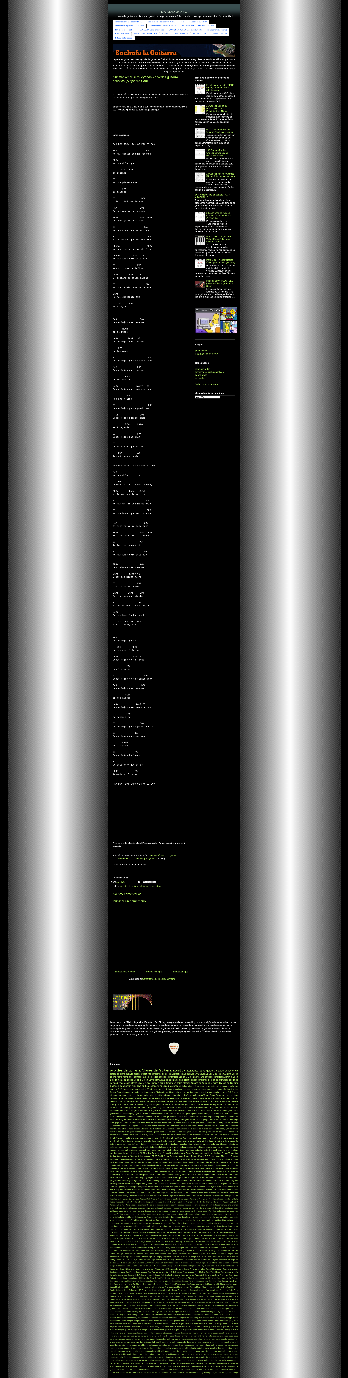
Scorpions (221, 1159)
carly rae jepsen (139, 1318)
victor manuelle (222, 1369)
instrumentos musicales (140, 1171)
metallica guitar (203, 1348)
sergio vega (203, 1363)
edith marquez (199, 1324)
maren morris (181, 1123)
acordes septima (177, 1205)
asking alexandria (157, 1208)
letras (158, 886)
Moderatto (173, 1287)
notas (209, 1089)
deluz (125, 1324)
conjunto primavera (209, 1214)
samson (229, 1360)
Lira (172, 1278)
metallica (122, 1080)
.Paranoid (135, 1138)
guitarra (129, 1074)
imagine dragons (182, 1119)
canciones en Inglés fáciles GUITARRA (129, 26)
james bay (139, 1336)
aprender (138, 1074)
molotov (168, 1177)
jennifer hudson (175, 1336)
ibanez (126, 1171)
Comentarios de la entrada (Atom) (158, 979)
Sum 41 (141, 1299)
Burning (212, 1251)
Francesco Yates (123, 1266)
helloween (215, 1144)
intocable (149, 1132)
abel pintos (135, 1089)
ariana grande (166, 1110)
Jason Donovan (223, 1269)
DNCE (154, 1156)
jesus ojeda (228, 1336)
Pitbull (227, 1126)
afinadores (227, 1104)
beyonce (213, 1312)
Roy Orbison (163, 1296)
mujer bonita (206, 1351)
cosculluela (142, 1119)
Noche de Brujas (116, 1290)
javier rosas (148, 1336)
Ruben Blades (174, 1296)
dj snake (181, 1165)
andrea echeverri (193, 1309)
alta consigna (166, 1309)
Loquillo (172, 1196)
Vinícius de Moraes (139, 1305)
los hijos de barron (132, 1174)
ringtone (172, 1360)
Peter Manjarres (149, 1293)
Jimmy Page (160, 1193)
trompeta (149, 1369)
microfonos (181, 1229)
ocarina (151, 1354)
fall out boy (151, 1220)
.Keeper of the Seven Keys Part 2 (193, 1184)
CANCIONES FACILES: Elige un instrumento (185, 30)
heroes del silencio (139, 1107)
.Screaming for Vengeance (136, 1187)
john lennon (141, 1095)
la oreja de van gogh (229, 1119)
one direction (185, 1080)
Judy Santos (166, 1275)
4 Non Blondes (185, 1187)
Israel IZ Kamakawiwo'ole (130, 1269)
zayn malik (129, 1238)
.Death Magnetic (187, 1238)
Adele (151, 1098)
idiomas (223, 1144)
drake (186, 1324)
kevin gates (130, 1342)
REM (188, 1159)
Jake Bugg (140, 1193)
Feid (214, 1190)
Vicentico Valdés (231, 1302)
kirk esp (155, 1342)
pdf (197, 1123)
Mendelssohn (120, 1287)
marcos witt (193, 1174)
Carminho (139, 1254)
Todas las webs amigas (206, 384)
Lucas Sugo (177, 1281)
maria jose (141, 1348)
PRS (139, 1290)
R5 (232, 1199)
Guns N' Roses (202, 1104)
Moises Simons (190, 1287)
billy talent (216, 1208)
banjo (175, 1312)
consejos (144, 1321)
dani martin (141, 1165)
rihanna (181, 1107)
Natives (224, 1287)
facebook (150, 1327)
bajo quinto (150, 1312)
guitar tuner (200, 1168)
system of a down (168, 1135)
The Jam (210, 1299)
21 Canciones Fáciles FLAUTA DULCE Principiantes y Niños (216, 108)
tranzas (121, 1184)
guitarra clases (215, 1070)
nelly (118, 1354)
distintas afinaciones (163, 1324)
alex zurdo (229, 1305)
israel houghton (232, 1333)
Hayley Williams (207, 1266)
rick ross (164, 1360)
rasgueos (196, 1089)
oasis (189, 1089)
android (203, 1309)
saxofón (123, 1363)
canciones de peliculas (163, 1074)
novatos (191, 1123)
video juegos (218, 1089)
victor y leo (233, 1369)
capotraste (233, 1162)
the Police (199, 1366)
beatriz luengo (188, 1208)
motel (185, 1351)
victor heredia (210, 1369)
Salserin (202, 1296)
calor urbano (157, 1315)
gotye (199, 1220)
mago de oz (218, 1147)
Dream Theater (191, 1156)
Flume (214, 1263)
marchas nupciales (230, 1345)
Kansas (178, 1275)
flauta (119, 1077)
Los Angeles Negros (183, 1196)
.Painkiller (159, 1241)
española (127, 1327)
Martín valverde (164, 1199)
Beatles (178, 1074)
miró (162, 1351)
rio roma (223, 1092)
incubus (130, 1333)
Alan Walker (159, 1244)
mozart (190, 1351)
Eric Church (133, 1263)
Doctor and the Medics (197, 1260)
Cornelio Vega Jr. (129, 1156)
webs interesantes (139, 1372)
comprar (130, 1321)
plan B (225, 1177)
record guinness (116, 1360)
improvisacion (120, 1333)
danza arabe (201, 375)
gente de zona (170, 1220)
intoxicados (167, 1333)
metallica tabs (161, 1229)
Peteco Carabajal (135, 1293)
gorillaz (193, 1220)
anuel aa (234, 1309)
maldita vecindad (129, 1229)
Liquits (167, 1278)
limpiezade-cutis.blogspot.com (209, 372)
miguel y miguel (147, 1177)
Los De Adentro (232, 1278)
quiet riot (204, 1357)
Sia (128, 1141)
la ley (169, 1147)
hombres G (140, 1132)
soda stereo (131, 1083)
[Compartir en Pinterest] (154, 882)
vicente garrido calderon (194, 1369)
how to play (227, 1330)
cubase (204, 1321)
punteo (162, 1150)
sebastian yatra (202, 1150)
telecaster (177, 1366)
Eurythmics (149, 1263)
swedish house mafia (118, 1235)
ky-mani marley (180, 1342)
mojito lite (178, 1351)
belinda (197, 1312)
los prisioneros (146, 1174)
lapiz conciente (203, 1342)
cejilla (155, 1077)
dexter (144, 1324)
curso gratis (214, 1129)
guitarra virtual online (214, 1168)
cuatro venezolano (193, 1321)
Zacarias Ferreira (187, 1305)
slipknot (113, 1116)
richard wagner (155, 1360)
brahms (113, 1315)
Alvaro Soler (233, 1187)
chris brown (209, 1141)
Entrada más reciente (125, 972)
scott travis (149, 1363)
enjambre (119, 1168)
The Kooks (200, 1202)
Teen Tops (165, 1299)
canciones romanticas (177, 1129)
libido (134, 1123)
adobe (211, 1305)
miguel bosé (191, 1229)
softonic (184, 1180)
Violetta (150, 1305)
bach (152, 1129)
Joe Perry (130, 1272)
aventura (234, 1116)
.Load (124, 1241)
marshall (139, 1229)
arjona (113, 1077)
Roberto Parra (115, 1296)
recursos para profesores (133, 1360)
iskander (221, 1333)
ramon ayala (127, 1180)
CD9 (217, 1251)
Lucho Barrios (123, 1199)
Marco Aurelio (201, 1284)
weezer (224, 1235)
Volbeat (233, 1202)
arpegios (147, 1077)
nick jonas (133, 1354)
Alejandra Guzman (172, 1244)
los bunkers (163, 1113)
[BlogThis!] (146, 882)
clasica (123, 1321)
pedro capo (161, 1232)
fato (139, 1168)
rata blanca (229, 1357)
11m (218, 1241)
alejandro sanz (147, 886)
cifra (200, 1318)
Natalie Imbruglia (213, 1287)
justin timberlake (152, 1147)
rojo (135, 1180)
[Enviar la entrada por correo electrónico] (138, 882)
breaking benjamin (124, 1315)
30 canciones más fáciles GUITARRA (162, 26)
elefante (173, 1098)
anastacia (182, 1309)
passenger (114, 1357)
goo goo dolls (126, 1330)
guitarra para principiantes (166, 1080)
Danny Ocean (115, 1260)
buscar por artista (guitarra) (217, 30)
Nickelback (213, 1199)
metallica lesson (216, 1348)
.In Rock (118, 1241)
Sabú (196, 1296)
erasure (121, 1327)
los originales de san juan (178, 1345)
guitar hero (180, 1330)
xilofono (185, 1372)
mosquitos (200, 378)
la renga (213, 1171)
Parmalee (201, 1290)
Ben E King (114, 1190)
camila (136, 1092)
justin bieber (216, 1086)
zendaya (224, 1372)
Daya (135, 1260)
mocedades (169, 1351)
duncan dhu (180, 1217)
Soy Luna (178, 1101)
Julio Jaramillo (222, 1193)
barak (180, 1312)
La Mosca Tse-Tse (148, 1196)
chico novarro (124, 1214)
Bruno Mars (129, 1101)
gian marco (233, 1110)
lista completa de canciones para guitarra (136, 858)
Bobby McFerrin (138, 1190)
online (198, 1177)
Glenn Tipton (143, 1266)
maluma (225, 1086)
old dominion (174, 1354)
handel (205, 1330)
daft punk (136, 1144)
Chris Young (123, 1257)
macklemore (193, 1345)
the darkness (157, 1235)
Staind (117, 1299)
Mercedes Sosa (177, 1199)
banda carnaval (168, 1141)
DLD (230, 1092)
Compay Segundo (163, 1257)
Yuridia (128, 1205)
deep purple (150, 1092)
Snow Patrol (177, 1202)
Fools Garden (223, 1263)
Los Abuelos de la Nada (194, 1278)
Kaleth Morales (158, 1126)
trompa (143, 1369)
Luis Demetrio (210, 1281)
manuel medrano (153, 1123)
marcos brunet (130, 1348)
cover (230, 1214)
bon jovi (178, 1141)
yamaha (205, 1372)
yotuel (235, 1235)
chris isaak (134, 1214)
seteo (167, 1180)
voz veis (217, 1235)
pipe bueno (159, 1357)
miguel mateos (132, 1177)
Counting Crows (194, 1257)
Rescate (220, 1293)
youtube (113, 1238)
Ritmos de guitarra (122, 34)
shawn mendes (141, 1098)
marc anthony (168, 1123)
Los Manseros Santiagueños (223, 1196)
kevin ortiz (165, 1171)
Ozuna (170, 1101)
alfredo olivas (120, 1309)
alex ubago (135, 1141)
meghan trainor (150, 1229)
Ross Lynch (152, 1296)
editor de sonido (192, 1165)
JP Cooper (169, 1269)
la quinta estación (201, 1171)
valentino (176, 1369)
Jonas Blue (160, 1272)
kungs (171, 1342)
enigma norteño (127, 1220)
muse (183, 1089)
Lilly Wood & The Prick (155, 1278)
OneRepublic (168, 1159)
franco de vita (171, 1168)
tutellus (169, 1369)
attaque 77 (169, 1208)
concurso (121, 1144)
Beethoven (197, 1138)
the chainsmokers (230, 1150)
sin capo (234, 1113)
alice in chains (132, 1309)
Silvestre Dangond (145, 1202)
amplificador (139, 1129)
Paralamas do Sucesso (187, 1290)
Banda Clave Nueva (191, 1248)
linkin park (114, 1104)
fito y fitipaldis (183, 1098)
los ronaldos (176, 1226)
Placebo (227, 1199)
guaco (204, 1220)
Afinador (158, 1098)
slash (221, 1232)
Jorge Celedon (172, 1272)
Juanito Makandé (153, 1275)
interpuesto (157, 1333)
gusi (186, 1330)
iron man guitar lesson (209, 1333)
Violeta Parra (115, 1129)
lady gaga (114, 1123)
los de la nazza (152, 1345)
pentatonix (136, 1357)
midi (158, 1351)
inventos (196, 1333)
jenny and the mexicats (202, 1336)
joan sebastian (174, 1089)
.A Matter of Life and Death (149, 1238)
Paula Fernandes (221, 1290)
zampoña (120, 1238)
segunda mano (160, 1363)
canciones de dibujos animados (213, 1080)
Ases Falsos (186, 1153)
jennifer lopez (187, 1336)
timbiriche (216, 1366)
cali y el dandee (190, 1141)
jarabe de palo (196, 1119)
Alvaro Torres (220, 1244)
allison (122, 1110)
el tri (127, 1132)
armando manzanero (123, 1312)
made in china (204, 1345)
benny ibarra (199, 1208)
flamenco (154, 1168)
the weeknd (233, 1123)
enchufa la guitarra (230, 1324)
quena (198, 1357)
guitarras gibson (231, 1168)
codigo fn (197, 1214)
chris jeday (194, 1318)
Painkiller (168, 1290)
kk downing (163, 1342)
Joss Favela (179, 1193)
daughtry (229, 1321)
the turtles (167, 1235)
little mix (125, 1345)
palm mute (227, 1354)
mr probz (197, 1351)
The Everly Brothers (188, 1299)
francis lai (184, 1327)
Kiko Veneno (220, 1275)
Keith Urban (233, 1193)
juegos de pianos (140, 1113)
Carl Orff (234, 1251)
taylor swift (170, 1104)
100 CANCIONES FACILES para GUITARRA (197, 26)
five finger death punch (171, 1327)
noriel (145, 1354)
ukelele (197, 1107)
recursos (165, 34)
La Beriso (230, 1275)
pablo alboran (183, 1083)
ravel (236, 1357)
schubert (140, 1363)
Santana (234, 1126)
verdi (182, 1369)
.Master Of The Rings (136, 1241)
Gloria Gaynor (154, 1266)
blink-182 (114, 1119)
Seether (218, 1296)
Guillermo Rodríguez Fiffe (189, 1266)
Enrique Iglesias (231, 1089)
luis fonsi (141, 1123)
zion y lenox (147, 1184)
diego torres (163, 1165)
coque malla (222, 1214)
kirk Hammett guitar (144, 1342)
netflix (226, 1229)
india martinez (154, 1223)
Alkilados (176, 1153)
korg (219, 1223)
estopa (218, 1101)
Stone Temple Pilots (129, 1299)
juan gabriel (195, 1092)
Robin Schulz (131, 1202)
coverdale (164, 1321)
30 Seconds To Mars (229, 1241)
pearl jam (146, 1232)
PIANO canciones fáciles (124, 30)
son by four (143, 1366)
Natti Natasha (232, 1287)
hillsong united (116, 1171)
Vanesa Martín (205, 1302)
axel (223, 1095)
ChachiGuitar (192, 1254)
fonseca (193, 1098)
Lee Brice (123, 1278)
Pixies (220, 1199)
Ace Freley (187, 1138)
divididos (173, 1165)
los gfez (119, 1174)
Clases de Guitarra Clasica (204, 1083)
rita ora (178, 1360)
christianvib (231, 1070)
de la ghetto (119, 1217)
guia (173, 1330)
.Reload (235, 1184)
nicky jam (234, 1086)
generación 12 (228, 1327)
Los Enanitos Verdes (200, 1095)
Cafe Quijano (225, 1251)
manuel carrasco (230, 1147)
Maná (125, 1077)
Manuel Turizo (175, 1284)
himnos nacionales (215, 1330)
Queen (235, 1092)
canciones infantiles (168, 1077)
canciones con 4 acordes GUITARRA (161, 22)
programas (233, 1177)
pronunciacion (153, 1150)
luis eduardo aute (198, 1226)
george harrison (183, 1220)
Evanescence (199, 1190)
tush (184, 1235)
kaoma (217, 1339)
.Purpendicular (225, 1184)
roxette (200, 1360)
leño (221, 1342)
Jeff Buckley (210, 1156)
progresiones (115, 1180)
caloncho (147, 1315)
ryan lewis (222, 1360)
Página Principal (154, 972)
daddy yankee (226, 1129)
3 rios (176, 1187)
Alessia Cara (185, 1244)
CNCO (166, 1098)
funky (161, 1220)
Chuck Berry (170, 1190)
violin (211, 1235)
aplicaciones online (142, 1208)
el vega (209, 1324)
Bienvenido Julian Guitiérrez (220, 1248)
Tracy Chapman (143, 1302)
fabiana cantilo (139, 1220)
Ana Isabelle (129, 1248)
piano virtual (197, 1113)
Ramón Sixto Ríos (199, 1293)
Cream (203, 1257)
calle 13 (200, 1141)
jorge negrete (194, 1223)
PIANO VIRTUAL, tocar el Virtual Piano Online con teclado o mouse (218, 239)
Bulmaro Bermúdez (200, 1251)
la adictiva (153, 1113)
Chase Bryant (220, 1254)
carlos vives (205, 1110)
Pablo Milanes (158, 1290)
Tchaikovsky (155, 1299)
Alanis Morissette (198, 1187)
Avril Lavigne (215, 1153)
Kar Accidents (197, 1275)
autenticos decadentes (178, 1162)
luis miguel (151, 1095)
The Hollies (201, 1299)
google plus (146, 1330)
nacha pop (178, 1177)
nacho (205, 1229)
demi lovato (129, 1217)
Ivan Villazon (156, 1269)
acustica (205, 1305)
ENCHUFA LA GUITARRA (174, 12)
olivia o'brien (185, 1354)
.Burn (178, 1238)
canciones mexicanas (215, 1077)
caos (188, 1211)
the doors (114, 1153)
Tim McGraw (224, 1202)
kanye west (210, 1339)
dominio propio (178, 1324)
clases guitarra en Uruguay (182, 1214)
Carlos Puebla (129, 1254)
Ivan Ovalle (145, 1269)
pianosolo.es (201, 350)
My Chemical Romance (135, 1159)
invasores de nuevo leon (182, 1333)
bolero (231, 1312)
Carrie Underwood (151, 1254)
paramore (210, 1177)
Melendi (137, 1080)
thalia (192, 1366)
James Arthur (189, 1269)
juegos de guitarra (211, 1119)
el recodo (123, 1098)
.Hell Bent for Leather (224, 1238)
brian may (123, 1211)
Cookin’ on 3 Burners (178, 1257)
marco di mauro (116, 1348)
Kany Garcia (186, 1275)
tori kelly (113, 1184)
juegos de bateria (136, 1147)
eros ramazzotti (131, 1168)
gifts (236, 1327)
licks (226, 1342)
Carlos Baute (116, 1156)
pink (126, 1150)
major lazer (233, 1226)
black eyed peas (226, 1208)
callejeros (224, 1162)
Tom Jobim (124, 1302)
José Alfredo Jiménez (182, 1095)
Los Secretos (155, 1281)
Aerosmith (167, 1153)
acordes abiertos (149, 1205)
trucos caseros (160, 1369)
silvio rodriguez (220, 1123)
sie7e (173, 1180)
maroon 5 (124, 1104)
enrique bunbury (123, 1107)
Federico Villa (194, 1263)
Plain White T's (162, 1293)
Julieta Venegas (209, 1193)
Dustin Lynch (212, 1260)
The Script (230, 1299)
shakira (159, 1095)
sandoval (197, 1232)
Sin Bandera (161, 1092)
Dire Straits (157, 1116)
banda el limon (179, 1110)
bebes (191, 1312)
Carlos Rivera (209, 1138)
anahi (112, 1208)
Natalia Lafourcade (154, 1159)
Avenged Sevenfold (200, 1153)
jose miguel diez (152, 1339)
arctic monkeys (189, 1101)
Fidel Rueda (221, 1190)
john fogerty (173, 1223)
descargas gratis (155, 1217)
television (189, 1107)
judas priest (187, 1086)
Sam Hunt (210, 1296)
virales (112, 1372)
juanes (154, 1083)
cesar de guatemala (230, 1211)
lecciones (140, 1226)
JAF (163, 1269)
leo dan (219, 1132)
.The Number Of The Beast (170, 1138)
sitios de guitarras (117, 1366)
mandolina (219, 1345)
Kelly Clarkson (209, 1275)
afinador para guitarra (222, 1205)
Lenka (130, 1278)
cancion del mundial (160, 1211)
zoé (194, 1086)
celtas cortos (217, 1211)
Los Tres (192, 1126)
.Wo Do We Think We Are (205, 1241)
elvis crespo (217, 1324)
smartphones (228, 1232)
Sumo (147, 1299)
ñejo (236, 1372)
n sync (113, 1354)
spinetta (151, 1366)
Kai (172, 1275)
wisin (193, 1104)
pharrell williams (147, 1357)
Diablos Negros (144, 1260)
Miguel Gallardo (132, 1287)
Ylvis (123, 1205)
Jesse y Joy (144, 1083)
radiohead (170, 1150)
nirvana (203, 1074)
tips (118, 1369)
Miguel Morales (145, 1287)
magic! (226, 1226)
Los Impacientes (116, 1281)
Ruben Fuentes (187, 1296)
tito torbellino (177, 1235)
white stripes (136, 1184)
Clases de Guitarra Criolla (225, 1074)
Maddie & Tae (130, 1284)
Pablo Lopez (147, 1290)
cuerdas (211, 1321)
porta (174, 1357)
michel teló (172, 1229)
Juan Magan (221, 1156)
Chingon (230, 1254)
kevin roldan (176, 1171)
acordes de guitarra (129, 886)
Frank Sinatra (232, 1190)
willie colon (168, 1372)
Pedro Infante (218, 1126)
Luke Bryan (233, 1281)
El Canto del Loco (186, 1190)
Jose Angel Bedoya (186, 1272)
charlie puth (115, 1165)
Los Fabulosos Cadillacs (176, 1126)
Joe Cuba (121, 1272)
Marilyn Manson (170, 1116)
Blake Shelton (125, 1190)
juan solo (174, 1339)
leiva (211, 1342)
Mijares (154, 1287)
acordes (203, 1116)
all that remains (144, 1309)
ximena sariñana (195, 1372)
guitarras (170, 1119)
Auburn (162, 1248)
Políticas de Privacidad (123, 38)
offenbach (165, 1354)
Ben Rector (204, 1248)
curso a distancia (128, 1165)
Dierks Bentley (168, 1260)
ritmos (122, 1083)
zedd (136, 1238)
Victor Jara (182, 1116)
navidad (114, 1083)
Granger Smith (172, 1266)
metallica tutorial (231, 1348)
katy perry (206, 1132)
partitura (113, 1089)
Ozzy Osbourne (130, 1290)
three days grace (182, 1104)
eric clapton (175, 1144)
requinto (147, 1074)
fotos (189, 1144)
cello (148, 1318)
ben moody (205, 1312)
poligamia (168, 1357)
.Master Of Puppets (129, 1126)
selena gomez (206, 1123)
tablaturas (192, 1070)
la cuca (225, 1223)
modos (199, 1229)
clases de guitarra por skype (221, 1318)
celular (153, 1318)
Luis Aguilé (200, 1281)
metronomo (233, 1174)
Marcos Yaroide (213, 1284)
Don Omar (233, 1138)
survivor (163, 1366)
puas (184, 1232)
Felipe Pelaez (205, 1263)
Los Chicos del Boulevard (214, 1278)
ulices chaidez (182, 1135)
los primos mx (165, 1226)
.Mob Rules (150, 1241)
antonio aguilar (225, 1309)
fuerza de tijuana (201, 1327)
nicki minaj (233, 1229)
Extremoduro (169, 1263)
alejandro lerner (140, 1162)
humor (235, 1330)
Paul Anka (210, 1290)
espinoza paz (184, 1092)
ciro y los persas (163, 1214)
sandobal (189, 1232)
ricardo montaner (187, 1150)
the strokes (220, 1180)
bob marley (128, 1092)
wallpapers (167, 1095)
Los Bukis (120, 1159)
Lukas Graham (222, 1281)
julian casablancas (189, 1339)
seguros (169, 1363)
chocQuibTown (183, 1318)
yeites (211, 1372)
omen (201, 1354)
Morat (123, 1141)
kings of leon (187, 1171)
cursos (128, 1144)
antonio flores (129, 1208)
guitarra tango (232, 1220)
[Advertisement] (126, 123)
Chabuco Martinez (179, 1254)
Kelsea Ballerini (116, 1196)
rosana (157, 1135)
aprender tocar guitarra (150, 1110)
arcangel (164, 1162)
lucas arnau (186, 1226)
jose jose (182, 1132)
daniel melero (220, 1321)
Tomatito (133, 1302)
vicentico (121, 1116)
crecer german (174, 1321)
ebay (191, 1324)
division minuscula (148, 1144)
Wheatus (162, 1305)
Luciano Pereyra (188, 1281)
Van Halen (194, 1302)
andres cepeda (149, 1086)
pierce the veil (171, 1232)
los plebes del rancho (210, 1092)
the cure (148, 1235)
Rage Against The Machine (180, 1293)
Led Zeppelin (224, 1107)
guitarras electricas (118, 1113)
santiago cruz (158, 1180)
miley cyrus (148, 1135)
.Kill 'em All (137, 1153)
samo (149, 1180)
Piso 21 (182, 1159)
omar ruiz (194, 1354)
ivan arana (114, 1336)
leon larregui (125, 1123)
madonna (157, 1174)
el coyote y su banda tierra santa (198, 1217)
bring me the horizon (128, 1119)
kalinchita (201, 1339)
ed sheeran (125, 1086)
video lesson (204, 1235)
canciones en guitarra (177, 1211)
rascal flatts (219, 1357)
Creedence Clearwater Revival (138, 1116)
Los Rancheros (130, 1281)
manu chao (167, 1174)
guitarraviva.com (116, 1223)
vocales (128, 1372)
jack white (131, 1336)
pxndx (223, 1098)
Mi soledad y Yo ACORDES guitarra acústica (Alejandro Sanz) (219, 283)
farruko (151, 1119)
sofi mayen (133, 1366)
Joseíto (224, 1272)
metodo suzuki (125, 1351)
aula (140, 1312)
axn (144, 1312)
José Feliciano (145, 1126)
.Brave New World (168, 1238)
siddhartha (214, 1232)
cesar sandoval (162, 1318)
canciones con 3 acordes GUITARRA (128, 22)
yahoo (230, 1235)
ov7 (203, 1177)
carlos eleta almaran (125, 1318)
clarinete (206, 1318)
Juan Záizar (122, 1275)
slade (127, 1366)
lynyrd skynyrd (217, 1226)
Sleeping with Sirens (229, 1296)
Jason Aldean (211, 1269)
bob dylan (214, 1162)
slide (178, 1180)
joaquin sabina (171, 1132)
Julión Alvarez (124, 1089)
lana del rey (222, 1171)
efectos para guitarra (205, 1101)
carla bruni (228, 1315)
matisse (132, 1104)
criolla (183, 1321)
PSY (176, 1159)
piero (179, 1232)
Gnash (163, 1266)
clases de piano (117, 1074)
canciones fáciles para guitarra (162, 855)
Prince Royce (215, 1095)
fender (225, 1110)
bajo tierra (159, 1312)
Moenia (180, 1287)
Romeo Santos (116, 1092)
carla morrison (193, 1110)
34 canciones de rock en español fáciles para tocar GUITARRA (218, 215)
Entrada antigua (180, 972)
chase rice (173, 1318)
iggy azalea (143, 1223)
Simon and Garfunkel (162, 1202)
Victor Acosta (115, 1305)
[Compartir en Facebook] (151, 882)
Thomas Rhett (212, 1202)
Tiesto (116, 1302)
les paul (156, 1226)
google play (136, 1330)
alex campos (127, 1129)
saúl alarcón (132, 1363)
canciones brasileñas (201, 1315)
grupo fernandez (157, 1330)
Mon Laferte (203, 1199)
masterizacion (221, 1174)
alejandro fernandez (118, 1095)
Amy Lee (229, 1244)
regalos (146, 1360)
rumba (214, 1360)
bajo (184, 1074)
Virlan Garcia (193, 1116)
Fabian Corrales (181, 1263)
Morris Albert (201, 1287)
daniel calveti (152, 1165)
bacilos (192, 1162)
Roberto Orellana (231, 1293)
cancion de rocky (145, 1211)
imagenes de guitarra (157, 1107)
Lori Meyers (179, 1278)
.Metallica (147, 1153)
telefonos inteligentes (136, 1235)
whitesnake (159, 1372)
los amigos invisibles (137, 1345)
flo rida (161, 1168)
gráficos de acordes (181, 34)
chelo (189, 1129)
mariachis (139, 1135)
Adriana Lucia (136, 1244)
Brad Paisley (160, 1251)
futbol (179, 1168)
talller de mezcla (195, 1180)
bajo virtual (168, 1312)
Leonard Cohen (139, 1278)
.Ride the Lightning (117, 1187)
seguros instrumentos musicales (186, 1363)
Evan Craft (159, 1263)
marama (172, 1113)
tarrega (169, 1366)
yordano (218, 1372)
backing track (155, 1141)
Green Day (147, 1080)
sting (236, 1232)
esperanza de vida (139, 1327)
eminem (226, 1217)
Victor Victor (126, 1305)
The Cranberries (188, 1202)
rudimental (208, 1360)
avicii (147, 1129)
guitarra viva (193, 1074)
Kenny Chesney (129, 1196)
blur (207, 1162)
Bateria (113, 1080)
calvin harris (167, 1315)
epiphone (113, 1327)
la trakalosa (177, 1147)
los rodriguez (199, 1147)
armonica (145, 1141)
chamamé (114, 1214)
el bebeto (120, 1132)
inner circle (148, 1333)
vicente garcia (192, 1235)
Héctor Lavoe (228, 1266)
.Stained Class (189, 1241)
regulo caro (159, 1104)
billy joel (208, 1208)
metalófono (114, 1351)
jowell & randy (164, 1339)
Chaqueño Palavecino (206, 1254)
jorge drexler (183, 1223)
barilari (185, 1312)
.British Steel (174, 1184)
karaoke (224, 1339)
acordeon (197, 1305)
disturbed (166, 1217)
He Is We (219, 1266)
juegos (130, 1113)
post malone (182, 1357)
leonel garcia (228, 1132)
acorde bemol (137, 1205)
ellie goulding (217, 1217)
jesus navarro (217, 1336)
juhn (180, 1339)
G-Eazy (134, 1266)
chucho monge (145, 1214)
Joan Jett (169, 1193)
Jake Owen (178, 1269)
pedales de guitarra (145, 1104)
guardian (168, 1330)
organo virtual (136, 1232)
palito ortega (217, 1354)
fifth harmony (160, 1119)
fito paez (145, 1168)
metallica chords (189, 1348)
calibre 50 (145, 1089)
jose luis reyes (139, 1339)
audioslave (178, 1208)
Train (228, 1159)
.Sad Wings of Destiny (173, 1241)
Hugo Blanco (130, 1193)
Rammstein (120, 1202)
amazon (175, 1309)
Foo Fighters (151, 1101)
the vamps (208, 1366)
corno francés (154, 1321)
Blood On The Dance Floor (134, 1251)
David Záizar (127, 1260)
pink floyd (136, 1086)
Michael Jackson (204, 1126)
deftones (118, 1324)
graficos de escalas (200, 34)
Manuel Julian (164, 1284)
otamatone (208, 1354)
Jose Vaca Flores (213, 1272)
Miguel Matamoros (191, 1199)
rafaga (211, 1357)
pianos (217, 1098)
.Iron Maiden (223, 1135)
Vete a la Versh (217, 1302)
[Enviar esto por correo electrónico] (144, 882)
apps (112, 1312)
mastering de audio (206, 1174)
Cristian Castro (144, 1156)
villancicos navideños (167, 1086)
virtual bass (120, 1372)
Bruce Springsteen (173, 1251)
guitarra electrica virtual (216, 1220)
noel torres (114, 1232)
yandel (129, 1153)
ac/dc (209, 1074)
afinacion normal (207, 1205)
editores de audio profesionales (213, 1165)
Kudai (138, 1196)
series (130, 1080)
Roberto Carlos (209, 1159)
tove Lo (137, 1369)
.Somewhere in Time (149, 1138)
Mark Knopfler (151, 1199)
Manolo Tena (153, 1284)
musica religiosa (117, 1150)
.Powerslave (157, 1153)
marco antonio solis (125, 1135)
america (235, 1205)
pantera (235, 1354)
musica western (232, 1351)
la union (232, 1223)
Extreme (209, 1190)
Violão (156, 1305)
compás (137, 1321)
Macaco (142, 1199)
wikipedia (204, 1107)
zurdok (231, 1372)
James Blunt (200, 1269)
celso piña (207, 1211)
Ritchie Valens (196, 1159)
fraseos (191, 1327)
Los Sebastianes (143, 1281)
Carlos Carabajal (116, 1254)
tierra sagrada (232, 1180)
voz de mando (195, 1135)
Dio (177, 1190)
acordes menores (163, 1205)
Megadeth (162, 1101)
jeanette (165, 1336)
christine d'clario (222, 1141)
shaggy (229, 1363)
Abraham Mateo (124, 1244)
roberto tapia (186, 1360)
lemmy (216, 1342)
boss (236, 1312)
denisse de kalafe (142, 1217)
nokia (140, 1354)
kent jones (116, 1342)
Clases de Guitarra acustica (163, 1070)
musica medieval (218, 1351)
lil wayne (117, 1345)
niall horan (125, 1354)
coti (176, 1092)
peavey (153, 1232)
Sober (112, 1299)
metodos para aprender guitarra (144, 1351)
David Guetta (163, 1156)
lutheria (209, 1147)
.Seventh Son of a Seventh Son (160, 1187)
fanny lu (158, 1327)
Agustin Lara (148, 1244)
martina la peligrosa (155, 1348)
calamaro (114, 1098)
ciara (154, 1214)
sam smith (142, 1180)
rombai (194, 1360)
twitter (127, 1184)
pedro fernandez (125, 1357)
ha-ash (131, 1098)
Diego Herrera (156, 1260)
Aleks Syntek (211, 1187)
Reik (194, 1080)
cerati (142, 1092)
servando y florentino (217, 1363)
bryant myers (132, 1211)
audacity (134, 1312)
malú (212, 1345)
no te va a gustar (184, 1113)
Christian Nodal (134, 1257)
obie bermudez (125, 1232)
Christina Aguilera (148, 1257)
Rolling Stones (216, 1104)
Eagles (201, 1156)
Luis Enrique (134, 1199)
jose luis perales (206, 1223)
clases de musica (200, 1129)
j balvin (204, 1089)
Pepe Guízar (123, 1293)
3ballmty (113, 1244)
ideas (112, 1333)
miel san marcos (117, 1177)
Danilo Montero (232, 1257)
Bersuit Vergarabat (230, 1153)
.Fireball (198, 1238)
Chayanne (213, 1107)
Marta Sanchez (226, 1284)
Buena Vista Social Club (155, 1190)
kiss (213, 1132)
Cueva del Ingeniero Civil (207, 354)
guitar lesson (188, 1168)
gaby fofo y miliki (215, 1327)
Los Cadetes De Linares (201, 1196)
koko (215, 1223)
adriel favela (219, 1305)
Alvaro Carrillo (208, 1244)
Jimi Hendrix (115, 1141)
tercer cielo (185, 1366)
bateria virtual (161, 1129)
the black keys (215, 1150)
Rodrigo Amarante (140, 1296)
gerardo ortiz (162, 1089)
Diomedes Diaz (181, 1260)
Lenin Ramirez (162, 1196)
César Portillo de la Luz (216, 1257)
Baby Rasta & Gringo (174, 1248)
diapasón (150, 1324)
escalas (183, 1144)
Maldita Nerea (141, 1284)
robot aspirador (202, 369)
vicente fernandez (167, 1083)
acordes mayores (125, 1162)
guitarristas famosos (201, 1144)
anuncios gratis (132, 1110)
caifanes (131, 1095)
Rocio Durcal (127, 1296)
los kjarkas (163, 1345)
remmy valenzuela (211, 1113)
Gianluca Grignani (117, 1193)
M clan (121, 1284)
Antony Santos (153, 1248)
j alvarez (122, 1336)
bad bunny (200, 1162)
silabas (235, 1363)
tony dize (129, 1369)
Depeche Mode (177, 1156)
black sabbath (232, 1095)
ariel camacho (136, 1077)
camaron (176, 1315)
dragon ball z (163, 1144)
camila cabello (186, 1315)
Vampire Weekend (182, 1302)
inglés (230, 1144)
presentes (191, 1357)
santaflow (205, 1232)
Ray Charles (212, 1293)
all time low (155, 1309)
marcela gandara (179, 1174)
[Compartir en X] (149, 882)
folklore (153, 1089)
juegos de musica (206, 1098)
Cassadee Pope (164, 1254)
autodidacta (225, 1116)
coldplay (170, 1092)
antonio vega (154, 1162)
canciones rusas (216, 1315)
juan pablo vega (121, 1147)
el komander (216, 1110)
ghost (132, 1132)
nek (221, 1229)
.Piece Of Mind (214, 1184)
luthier (208, 1226)
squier (157, 1366)
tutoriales (233, 1080)
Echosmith (223, 1260)
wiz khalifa (177, 1372)
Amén (121, 1248)
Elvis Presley (121, 1263)
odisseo (157, 1354)
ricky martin (225, 1113)
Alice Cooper (222, 1187)
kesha (123, 1342)
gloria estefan (115, 1330)
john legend (155, 1171)
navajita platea (214, 1229)
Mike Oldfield (163, 1287)
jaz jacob (157, 1336)
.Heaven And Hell (208, 1238)
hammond (198, 1330)
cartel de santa (196, 1211)
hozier (136, 1223)
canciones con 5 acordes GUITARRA (193, 22)
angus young (213, 1116)
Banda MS (184, 1077)
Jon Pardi (152, 1272)
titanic (122, 1369)
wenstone (150, 1372)
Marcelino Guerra (188, 1284)
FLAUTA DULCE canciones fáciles (151, 30)
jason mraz (159, 1132)
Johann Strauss (140, 1272)
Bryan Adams (186, 1251)
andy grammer (213, 1309)
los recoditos (187, 1147)
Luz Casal (114, 1284)
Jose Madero (200, 1272)
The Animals (175, 1299)
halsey (191, 1330)
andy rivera (119, 1208)
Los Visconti (166, 1281)
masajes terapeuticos (172, 1348)
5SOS (120, 1101)
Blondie (119, 1251)
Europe (141, 1263)
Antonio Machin (141, 1248)
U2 (180, 1086)
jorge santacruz (127, 1339)
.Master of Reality (123, 1138)
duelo (173, 1217)
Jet (153, 1193)
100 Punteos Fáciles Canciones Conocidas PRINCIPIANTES (217, 153)
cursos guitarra (203, 1086)
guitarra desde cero (219, 34)
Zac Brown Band (173, 1305)
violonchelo (115, 1126)
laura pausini (131, 1226)
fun (157, 1220)
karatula (231, 1339)
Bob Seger (150, 1251)
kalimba (162, 1147)
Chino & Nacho (221, 1138)
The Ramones (219, 1299)
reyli (177, 1150)
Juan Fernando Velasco (193, 1193)
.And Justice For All (161, 1184)
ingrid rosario (138, 1333)
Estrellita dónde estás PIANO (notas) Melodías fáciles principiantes (220, 87)
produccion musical (137, 1150)
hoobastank (128, 1223)
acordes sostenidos (192, 1205)
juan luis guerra (194, 1132)
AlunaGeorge (196, 1244)
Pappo (174, 1290)
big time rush (223, 1312)
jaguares (164, 1223)
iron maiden (232, 1077)
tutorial (122, 1153)
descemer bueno (134, 1324)
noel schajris (189, 1177)
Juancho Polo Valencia (137, 1275)
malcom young (116, 1229)
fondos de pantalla (230, 1101)
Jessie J (148, 1193)
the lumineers (209, 1180)
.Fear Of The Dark (210, 1135)
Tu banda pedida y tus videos (162, 1302)
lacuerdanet (191, 1342)
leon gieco (149, 1226)
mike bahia (160, 1177)
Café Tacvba (139, 1101)
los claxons (172, 1107)
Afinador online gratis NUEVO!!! (145, 34)
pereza (218, 1177)
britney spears (137, 1315)
